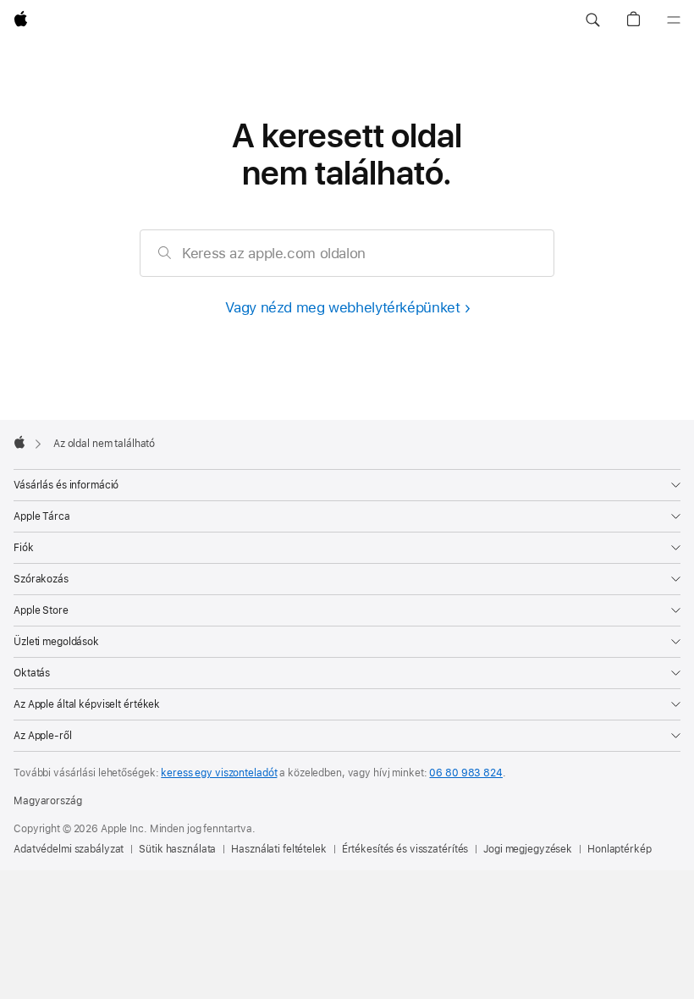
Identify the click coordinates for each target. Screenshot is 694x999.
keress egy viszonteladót (219, 773)
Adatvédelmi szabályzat (69, 849)
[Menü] (673, 20)
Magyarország (48, 801)
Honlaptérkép (619, 849)
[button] (592, 20)
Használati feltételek (278, 849)
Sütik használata (177, 849)
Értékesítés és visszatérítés (405, 849)
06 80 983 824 (465, 773)
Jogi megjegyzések (527, 849)
